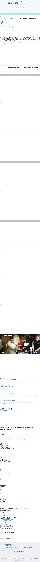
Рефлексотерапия (3, 410)
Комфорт (2, 486)
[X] (5, 510)
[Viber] (8, 510)
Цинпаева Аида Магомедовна (8, 379)
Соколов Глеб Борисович (6, 386)
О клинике (2, 26)
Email (1, 503)
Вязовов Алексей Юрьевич (7, 393)
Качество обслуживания (5, 461)
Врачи (22, 26)
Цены (1, 474)
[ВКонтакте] (0, 510)
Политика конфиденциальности (27, 547)
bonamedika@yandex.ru (7, 520)
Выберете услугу (3, 457)
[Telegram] (10, 510)
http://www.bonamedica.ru (7, 519)
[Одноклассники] (2, 510)
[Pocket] (6, 510)
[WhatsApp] (9, 510)
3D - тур (7, 73)
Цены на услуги (7, 26)
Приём (1, 409)
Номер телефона (4, 501)
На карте (18, 26)
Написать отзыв (5, 24)
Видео (3, 73)
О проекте (34, 547)
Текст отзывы (3, 450)
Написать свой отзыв (6, 384)
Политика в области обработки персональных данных (13, 547)
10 (1, 471)
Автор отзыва (3, 499)
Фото (15, 26)
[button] (8, 13)
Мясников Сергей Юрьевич (7, 400)
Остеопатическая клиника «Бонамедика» (27, 382)
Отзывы (12, 26)
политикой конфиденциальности (21, 508)
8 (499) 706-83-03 (5, 23)
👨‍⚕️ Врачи (32, 1)
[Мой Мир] (3, 510)
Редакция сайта (22, 1)
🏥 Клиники (28, 1)
